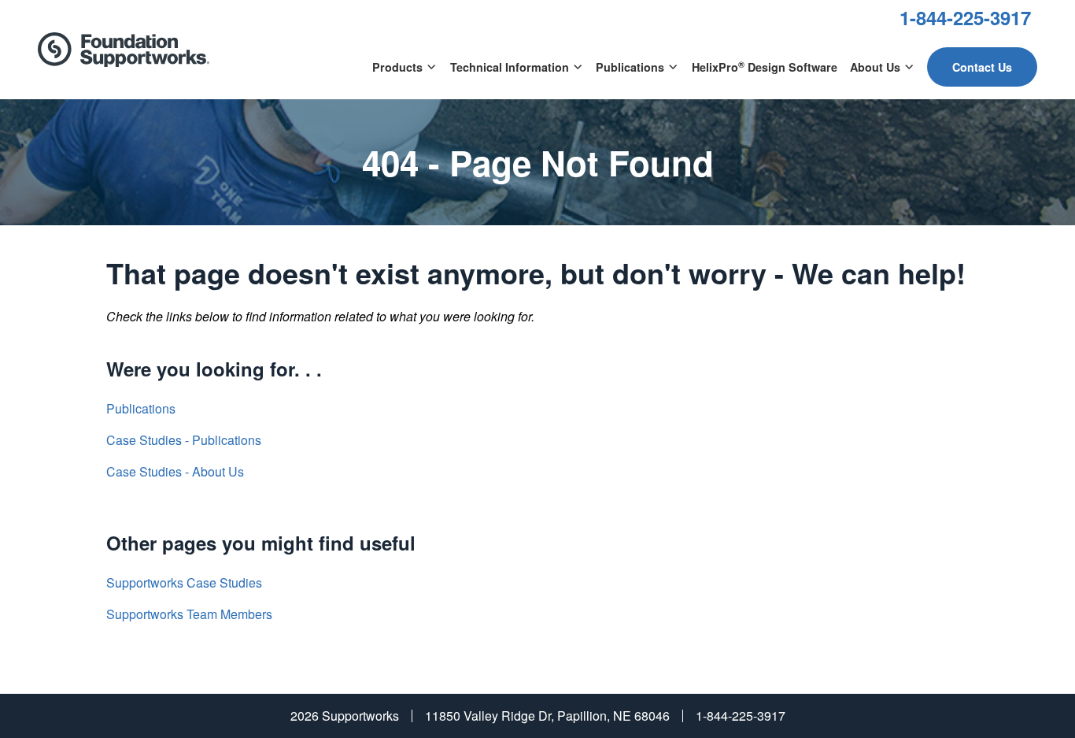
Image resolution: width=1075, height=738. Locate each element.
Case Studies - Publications (183, 440)
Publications (630, 67)
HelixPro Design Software (764, 66)
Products (397, 67)
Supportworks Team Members (189, 614)
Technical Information (509, 67)
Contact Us (982, 67)
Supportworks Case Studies (184, 582)
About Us (875, 67)
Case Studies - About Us (175, 471)
